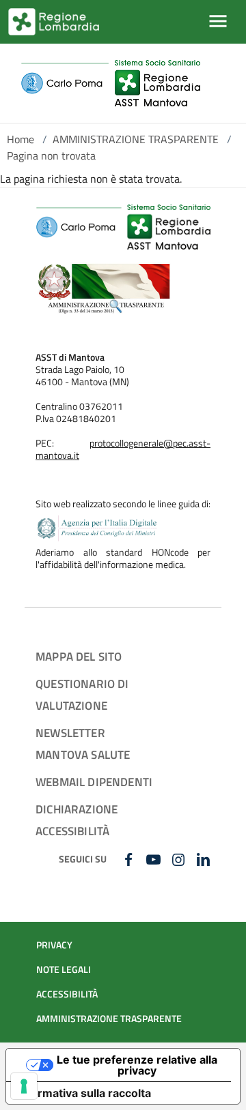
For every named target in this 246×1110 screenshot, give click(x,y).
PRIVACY (54, 944)
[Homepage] (110, 83)
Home (20, 139)
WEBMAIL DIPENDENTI (94, 781)
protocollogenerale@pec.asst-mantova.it (123, 449)
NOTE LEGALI (63, 969)
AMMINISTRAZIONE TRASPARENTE (136, 139)
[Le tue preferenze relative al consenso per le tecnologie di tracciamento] (24, 1086)
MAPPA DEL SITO (79, 656)
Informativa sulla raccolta (84, 1093)
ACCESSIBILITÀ (67, 994)
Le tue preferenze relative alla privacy (137, 1065)
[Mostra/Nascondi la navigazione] (218, 21)
